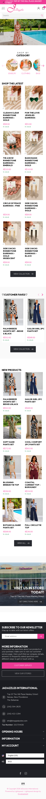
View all (21, 543)
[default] (3, 108)
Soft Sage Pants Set (8, 443)
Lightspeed (19, 791)
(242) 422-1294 (13, 714)
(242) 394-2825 (13, 706)
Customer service (23, 665)
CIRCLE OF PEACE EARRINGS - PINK (12, 204)
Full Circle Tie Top (33, 526)
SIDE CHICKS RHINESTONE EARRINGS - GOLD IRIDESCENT (9, 253)
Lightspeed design (32, 791)
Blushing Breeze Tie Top (11, 483)
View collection (21, 274)
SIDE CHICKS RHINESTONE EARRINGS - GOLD (31, 207)
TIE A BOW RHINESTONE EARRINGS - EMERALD (9, 162)
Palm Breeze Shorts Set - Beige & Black (13, 331)
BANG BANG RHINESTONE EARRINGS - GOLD (31, 162)
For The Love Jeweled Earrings (32, 115)
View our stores (23, 673)
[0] (43, 8)
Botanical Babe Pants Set (12, 526)
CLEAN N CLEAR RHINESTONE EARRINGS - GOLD (11, 116)
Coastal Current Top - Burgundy (33, 484)
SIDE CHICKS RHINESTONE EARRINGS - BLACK (31, 252)
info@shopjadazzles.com (17, 721)
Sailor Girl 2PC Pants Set (33, 400)
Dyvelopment (23, 794)
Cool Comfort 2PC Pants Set (33, 443)
